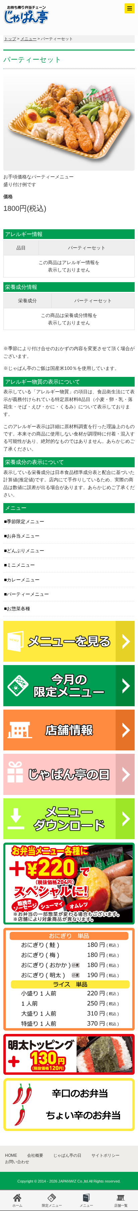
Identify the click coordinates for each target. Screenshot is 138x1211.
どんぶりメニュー (25, 550)
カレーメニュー (23, 579)
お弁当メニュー (23, 536)
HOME (11, 1155)
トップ (10, 38)
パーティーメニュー (28, 594)
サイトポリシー (105, 1155)
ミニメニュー (21, 565)
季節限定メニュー (25, 521)
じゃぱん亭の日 (67, 1155)
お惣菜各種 (18, 608)
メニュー (28, 38)
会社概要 (35, 1155)
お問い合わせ (17, 1161)
